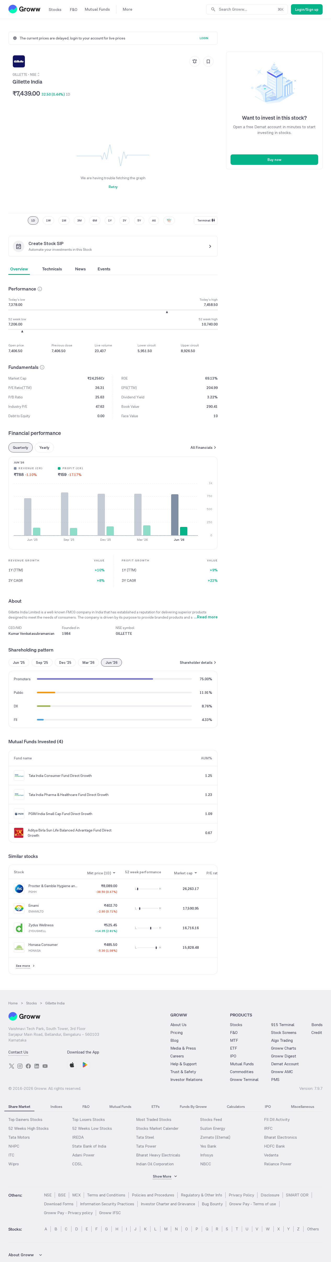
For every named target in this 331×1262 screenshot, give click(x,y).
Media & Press (183, 1048)
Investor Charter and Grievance (168, 1204)
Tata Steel (145, 1137)
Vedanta (271, 1155)
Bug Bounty (212, 1204)
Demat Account (285, 1064)
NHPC (13, 1146)
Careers (177, 1056)
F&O (234, 1032)
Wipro (13, 1164)
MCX (76, 1195)
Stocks (236, 1024)
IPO (233, 1056)
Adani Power (83, 1155)
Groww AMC (282, 1071)
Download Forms (59, 1204)
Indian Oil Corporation (155, 1164)
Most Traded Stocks (153, 1119)
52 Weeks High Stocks (28, 1128)
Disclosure (270, 1195)
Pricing (176, 1032)
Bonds (317, 1024)
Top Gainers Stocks (25, 1119)
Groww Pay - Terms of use (252, 1204)
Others (313, 1229)
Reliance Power (277, 1164)
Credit (316, 1032)
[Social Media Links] (11, 1066)
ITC (11, 1155)
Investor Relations (186, 1079)
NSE (48, 1195)
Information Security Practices (107, 1204)
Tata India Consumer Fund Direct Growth (60, 775)
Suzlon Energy (212, 1128)
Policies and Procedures (153, 1195)
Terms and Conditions (106, 1195)
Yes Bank (208, 1146)
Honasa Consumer (43, 944)
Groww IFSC (110, 1213)
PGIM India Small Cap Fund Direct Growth (60, 813)
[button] (39, 289)
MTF (234, 1040)
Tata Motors (19, 1137)
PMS (275, 1079)
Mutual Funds (242, 1064)
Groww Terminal (244, 1079)
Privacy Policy (241, 1195)
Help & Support (183, 1064)
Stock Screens (283, 1032)
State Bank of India (89, 1146)
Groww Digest (283, 1056)
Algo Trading (282, 1040)
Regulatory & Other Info (201, 1195)
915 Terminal (282, 1024)
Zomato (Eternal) (215, 1137)
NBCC (205, 1164)
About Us (178, 1024)
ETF (233, 1048)
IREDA (78, 1137)
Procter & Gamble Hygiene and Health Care (53, 885)
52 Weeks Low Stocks (92, 1128)
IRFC (268, 1128)
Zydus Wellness (41, 925)
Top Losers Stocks (88, 1119)
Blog (174, 1040)
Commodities (242, 1071)
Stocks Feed (211, 1119)
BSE (62, 1195)
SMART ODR (297, 1195)
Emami (34, 905)
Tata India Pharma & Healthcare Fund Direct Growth (69, 794)
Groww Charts (283, 1048)
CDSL (77, 1164)
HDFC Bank (274, 1146)
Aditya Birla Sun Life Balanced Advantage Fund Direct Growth (69, 833)
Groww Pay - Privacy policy (68, 1213)
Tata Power (146, 1146)
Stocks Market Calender (157, 1128)
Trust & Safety (183, 1071)
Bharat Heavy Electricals (158, 1155)
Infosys (206, 1155)
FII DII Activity (277, 1119)
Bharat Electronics (280, 1137)
